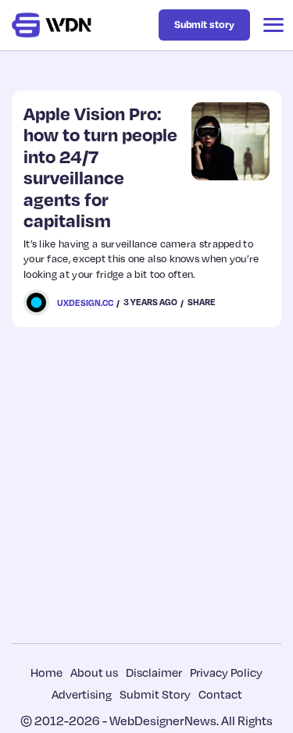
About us (94, 672)
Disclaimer (154, 672)
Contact (220, 694)
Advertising (82, 694)
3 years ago (150, 302)
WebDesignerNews (162, 720)
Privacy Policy (226, 672)
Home (46, 672)
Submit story (204, 24)
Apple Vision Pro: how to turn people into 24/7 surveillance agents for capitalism (100, 166)
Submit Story (155, 694)
